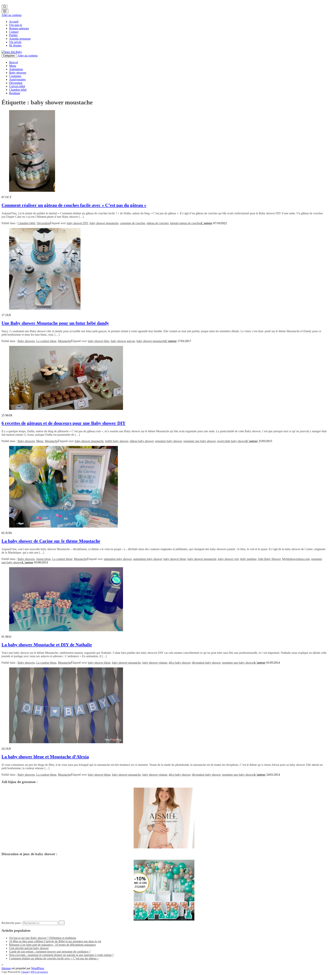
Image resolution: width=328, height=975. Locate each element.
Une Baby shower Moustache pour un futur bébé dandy (55, 323)
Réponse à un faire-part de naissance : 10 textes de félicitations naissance (52, 944)
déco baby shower (179, 662)
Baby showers (17, 72)
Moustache (64, 341)
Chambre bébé (18, 89)
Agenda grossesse (20, 38)
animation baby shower (118, 559)
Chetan (25, 971)
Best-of (13, 62)
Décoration (15, 82)
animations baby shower (147, 559)
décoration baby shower (206, 662)
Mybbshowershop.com (296, 559)
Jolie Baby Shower (269, 559)
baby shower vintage (154, 662)
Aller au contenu (11, 15)
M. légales (15, 45)
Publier (13, 35)
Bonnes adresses (19, 28)
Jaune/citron (43, 559)
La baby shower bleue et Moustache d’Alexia (45, 756)
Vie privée (15, 42)
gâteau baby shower (141, 441)
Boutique (14, 93)
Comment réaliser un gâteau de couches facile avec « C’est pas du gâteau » (74, 205)
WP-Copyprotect (39, 971)
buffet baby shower (116, 441)
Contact (13, 31)
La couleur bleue (46, 341)
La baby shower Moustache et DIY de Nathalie (47, 644)
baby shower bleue (174, 559)
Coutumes (15, 76)
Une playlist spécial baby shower (29, 948)
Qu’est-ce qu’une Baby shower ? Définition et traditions (42, 938)
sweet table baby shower (231, 441)
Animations (16, 69)
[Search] (4, 7)
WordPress (37, 968)
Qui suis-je (15, 25)
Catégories (9, 55)
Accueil (13, 21)
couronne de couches (132, 223)
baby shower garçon (123, 341)
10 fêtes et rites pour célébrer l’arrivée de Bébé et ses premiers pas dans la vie (55, 941)
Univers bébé (17, 86)
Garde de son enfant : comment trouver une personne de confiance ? (50, 951)
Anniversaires (17, 79)
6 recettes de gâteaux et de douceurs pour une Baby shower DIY (63, 423)
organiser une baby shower (199, 441)
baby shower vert (228, 559)
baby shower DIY (77, 223)
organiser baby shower (168, 441)
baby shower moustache (104, 223)
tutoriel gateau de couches (185, 223)
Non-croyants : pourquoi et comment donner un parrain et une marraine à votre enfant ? (61, 955)
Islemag (6, 968)
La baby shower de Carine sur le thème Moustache (51, 541)
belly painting (248, 559)
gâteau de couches (158, 223)
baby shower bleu (98, 341)
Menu (12, 65)
